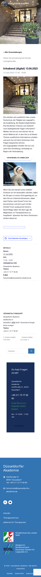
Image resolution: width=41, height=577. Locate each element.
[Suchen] (31, 351)
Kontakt (6, 513)
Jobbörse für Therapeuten (14, 522)
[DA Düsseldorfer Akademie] (15, 4)
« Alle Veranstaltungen (12, 52)
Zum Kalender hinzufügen (18, 238)
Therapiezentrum (11, 517)
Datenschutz (19, 573)
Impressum (30, 573)
